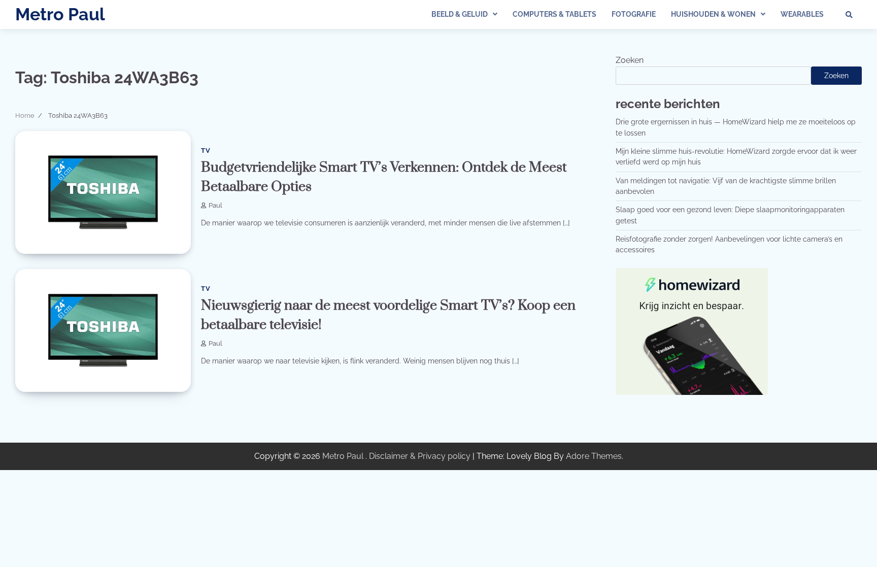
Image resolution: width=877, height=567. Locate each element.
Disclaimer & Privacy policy (419, 456)
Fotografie (634, 14)
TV (206, 150)
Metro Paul (60, 14)
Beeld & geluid (459, 14)
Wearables (802, 14)
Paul (215, 205)
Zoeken (630, 60)
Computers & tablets (554, 14)
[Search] (849, 14)
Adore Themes (594, 456)
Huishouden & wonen (713, 14)
